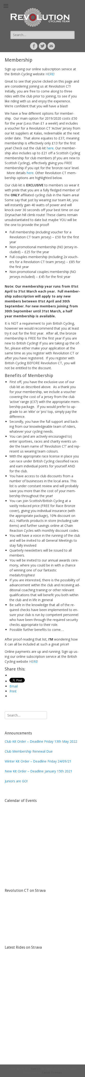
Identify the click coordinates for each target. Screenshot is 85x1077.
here (50, 148)
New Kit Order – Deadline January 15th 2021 (38, 771)
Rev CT (35, 1068)
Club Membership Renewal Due (29, 751)
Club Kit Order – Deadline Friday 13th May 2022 (41, 741)
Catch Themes (52, 1072)
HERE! (50, 74)
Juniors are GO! (16, 781)
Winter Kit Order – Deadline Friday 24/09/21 (38, 761)
